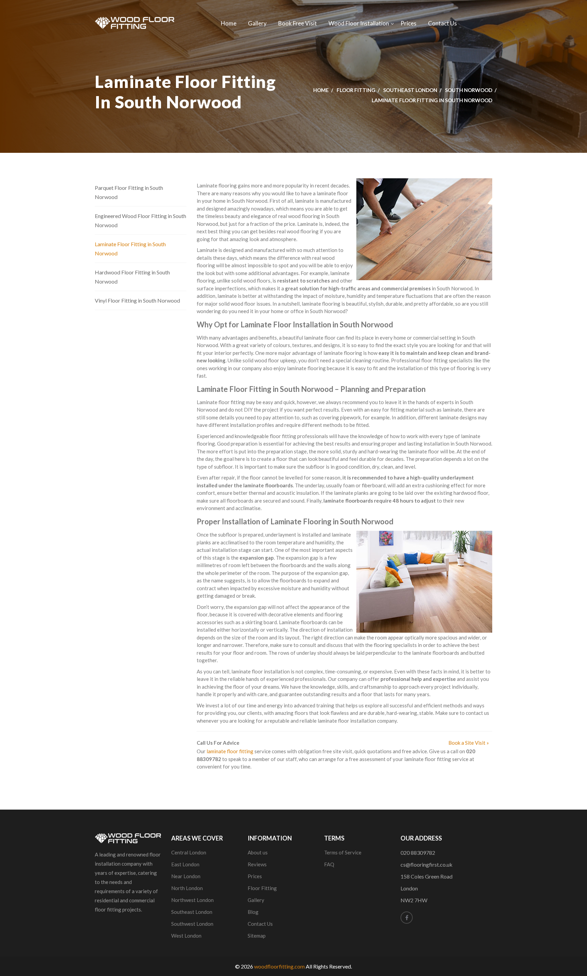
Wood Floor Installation (358, 23)
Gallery (257, 23)
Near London (185, 876)
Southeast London (410, 90)
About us (258, 852)
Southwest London (192, 924)
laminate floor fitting (230, 751)
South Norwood (468, 90)
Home (228, 23)
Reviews (257, 864)
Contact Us (442, 23)
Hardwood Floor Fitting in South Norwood (132, 277)
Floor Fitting (356, 90)
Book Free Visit (297, 23)
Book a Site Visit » (468, 743)
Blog (253, 912)
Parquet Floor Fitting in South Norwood (129, 192)
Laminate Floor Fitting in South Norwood (130, 248)
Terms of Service (342, 852)
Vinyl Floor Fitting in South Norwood (137, 300)
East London (185, 864)
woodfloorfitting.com (279, 966)
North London (187, 888)
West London (186, 936)
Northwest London (192, 900)
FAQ (329, 864)
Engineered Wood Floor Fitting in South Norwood (140, 220)
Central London (188, 852)
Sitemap (257, 936)
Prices (408, 23)
